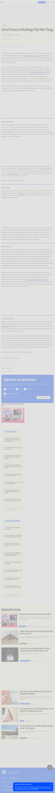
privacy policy (34, 788)
